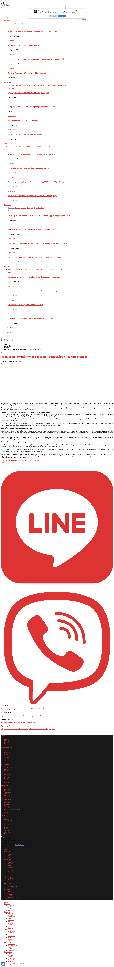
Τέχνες (6, 794)
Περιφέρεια (11, 27)
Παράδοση (7, 795)
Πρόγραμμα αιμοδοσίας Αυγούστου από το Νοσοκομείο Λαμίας (32, 291)
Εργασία (6, 777)
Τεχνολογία (7, 810)
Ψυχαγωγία (7, 792)
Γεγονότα (7, 20)
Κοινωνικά (11, 272)
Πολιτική (3, 352)
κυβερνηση (15, 460)
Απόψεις (6, 757)
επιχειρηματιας (8, 460)
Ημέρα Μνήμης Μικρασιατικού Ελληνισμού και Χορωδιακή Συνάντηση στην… (38, 243)
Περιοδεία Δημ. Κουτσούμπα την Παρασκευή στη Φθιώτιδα (18, 722)
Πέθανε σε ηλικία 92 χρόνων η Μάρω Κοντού (25, 305)
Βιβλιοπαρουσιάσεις (10, 791)
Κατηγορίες (7, 82)
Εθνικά (10, 822)
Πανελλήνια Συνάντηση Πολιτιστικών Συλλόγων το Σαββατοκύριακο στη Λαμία (39, 216)
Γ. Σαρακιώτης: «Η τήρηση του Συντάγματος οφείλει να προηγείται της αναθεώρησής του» (28, 729)
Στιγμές (6, 754)
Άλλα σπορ (7, 832)
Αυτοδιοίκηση (12, 88)
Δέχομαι (61, 16)
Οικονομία (7, 774)
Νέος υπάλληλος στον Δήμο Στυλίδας (23, 121)
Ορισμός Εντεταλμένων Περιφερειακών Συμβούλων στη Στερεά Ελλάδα (36, 59)
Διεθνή (10, 824)
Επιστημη (7, 782)
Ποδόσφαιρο (8, 819)
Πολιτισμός (7, 205)
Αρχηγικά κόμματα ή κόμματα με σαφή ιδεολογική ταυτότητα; (32, 154)
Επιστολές (7, 752)
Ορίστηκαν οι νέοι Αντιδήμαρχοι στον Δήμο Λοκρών (28, 93)
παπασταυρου (28, 460)
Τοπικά (10, 821)
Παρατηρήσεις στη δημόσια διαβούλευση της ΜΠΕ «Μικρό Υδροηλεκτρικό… (38, 182)
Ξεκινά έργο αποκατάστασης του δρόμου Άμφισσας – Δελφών (32, 31)
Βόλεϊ (6, 827)
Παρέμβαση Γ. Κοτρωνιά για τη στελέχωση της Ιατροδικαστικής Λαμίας (22, 726)
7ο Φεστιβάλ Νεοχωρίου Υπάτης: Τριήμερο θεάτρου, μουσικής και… (35, 257)
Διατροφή (7, 812)
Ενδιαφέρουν (8, 266)
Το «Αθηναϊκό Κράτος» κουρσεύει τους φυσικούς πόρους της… (32, 196)
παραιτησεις (35, 460)
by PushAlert (82, 19)
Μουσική (7, 804)
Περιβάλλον (7, 779)
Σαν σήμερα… (8, 807)
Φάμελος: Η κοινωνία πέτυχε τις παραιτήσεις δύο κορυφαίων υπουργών (21, 716)
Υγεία (5, 772)
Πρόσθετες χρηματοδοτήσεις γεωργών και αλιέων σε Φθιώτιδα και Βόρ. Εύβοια (23, 709)
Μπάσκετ (7, 826)
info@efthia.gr (19, 845)
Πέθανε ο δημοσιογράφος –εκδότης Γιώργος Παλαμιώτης (30, 319)
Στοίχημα (7, 834)
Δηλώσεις (7, 759)
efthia (2, 460)
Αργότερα (53, 16)
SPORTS (7, 899)
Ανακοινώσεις (8, 756)
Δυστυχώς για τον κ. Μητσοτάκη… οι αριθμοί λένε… (28, 168)
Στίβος (6, 829)
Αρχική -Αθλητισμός (10, 327)
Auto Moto (7, 830)
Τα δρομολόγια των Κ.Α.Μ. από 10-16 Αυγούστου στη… (29, 73)
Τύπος (6, 780)
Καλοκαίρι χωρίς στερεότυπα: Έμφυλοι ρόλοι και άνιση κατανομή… (34, 277)
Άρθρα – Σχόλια (9, 143)
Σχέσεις (6, 806)
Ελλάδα (6, 742)
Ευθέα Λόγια (11, 149)
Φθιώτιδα (7, 741)
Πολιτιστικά (11, 211)
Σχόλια (6, 760)
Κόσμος (6, 744)
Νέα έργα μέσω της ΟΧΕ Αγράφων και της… (25, 45)
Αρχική (6, 17)
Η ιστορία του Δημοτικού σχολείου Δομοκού (25, 134)
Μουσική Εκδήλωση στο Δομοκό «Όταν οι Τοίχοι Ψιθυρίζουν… (32, 229)
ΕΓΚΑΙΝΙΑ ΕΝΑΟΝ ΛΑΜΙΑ (13, 809)
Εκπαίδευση (7, 771)
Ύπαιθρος (7, 776)
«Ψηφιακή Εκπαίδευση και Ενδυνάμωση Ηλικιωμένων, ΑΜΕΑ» (32, 107)
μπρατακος (22, 460)
